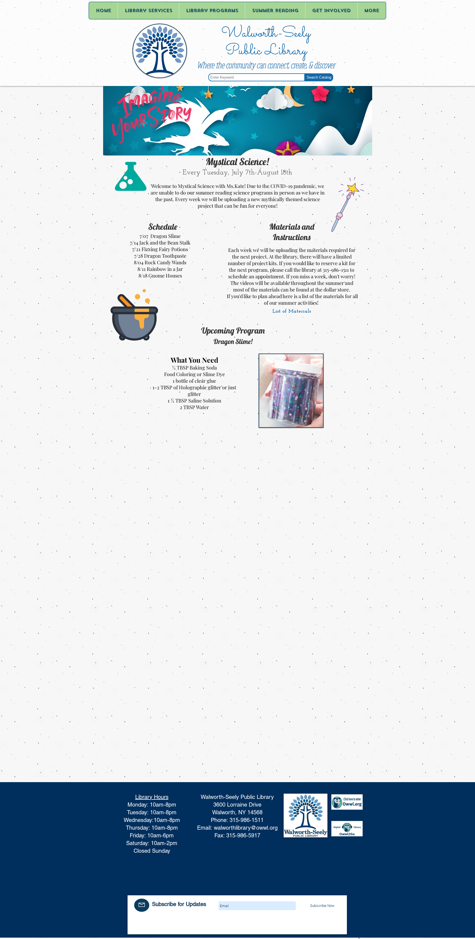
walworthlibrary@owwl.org (246, 827)
